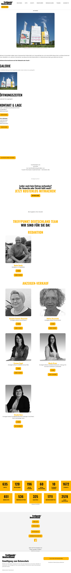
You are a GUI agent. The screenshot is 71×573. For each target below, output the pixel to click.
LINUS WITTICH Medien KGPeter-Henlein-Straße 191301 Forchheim (35, 549)
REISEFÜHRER (40, 3)
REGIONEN (19, 3)
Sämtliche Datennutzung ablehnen (56, 562)
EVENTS (32, 3)
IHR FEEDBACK (35, 531)
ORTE (26, 3)
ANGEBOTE (66, 3)
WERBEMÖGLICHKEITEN (35, 536)
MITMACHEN (5, 7)
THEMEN (58, 3)
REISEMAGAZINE (50, 3)
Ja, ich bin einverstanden (56, 558)
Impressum (11, 570)
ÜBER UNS (35, 522)
